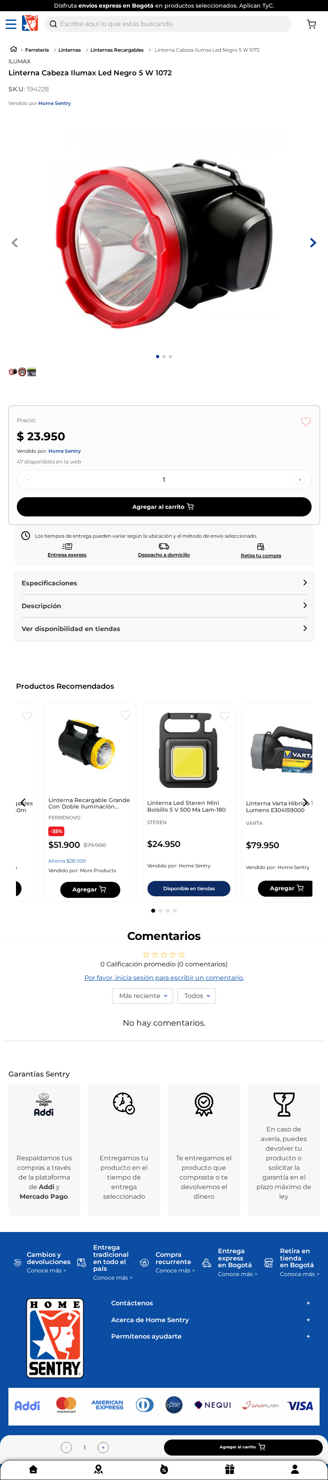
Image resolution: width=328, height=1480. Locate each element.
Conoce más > (46, 1270)
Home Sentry (54, 103)
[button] (164, 583)
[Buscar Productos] (53, 24)
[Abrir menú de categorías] (12, 24)
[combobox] (167, 24)
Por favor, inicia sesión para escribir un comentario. (164, 978)
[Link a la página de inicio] (13, 50)
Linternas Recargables (117, 50)
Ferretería (37, 50)
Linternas (69, 50)
